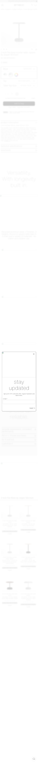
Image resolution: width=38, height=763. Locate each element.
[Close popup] (34, 354)
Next (31, 408)
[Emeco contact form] (33, 758)
